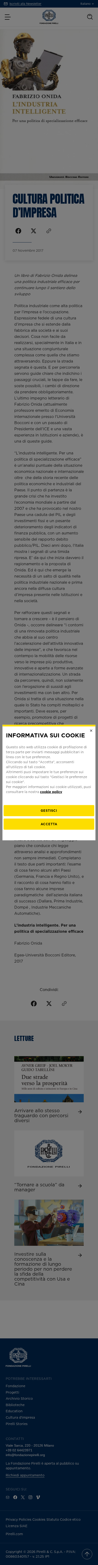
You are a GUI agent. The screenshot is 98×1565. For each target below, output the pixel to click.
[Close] (91, 730)
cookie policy (51, 792)
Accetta (49, 824)
